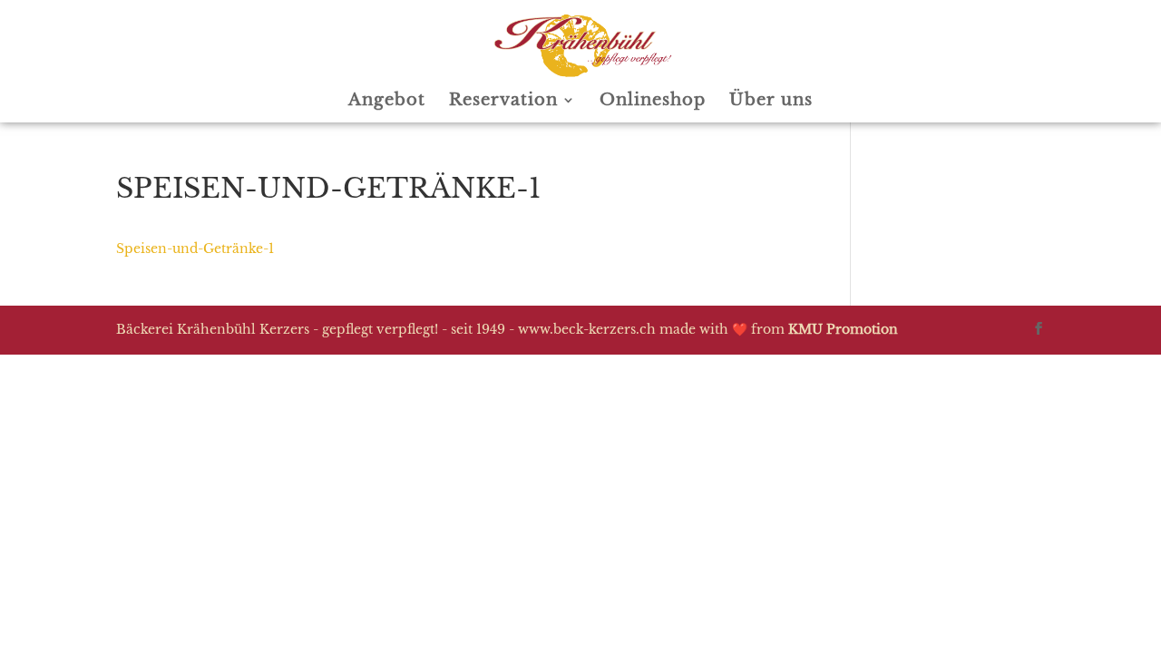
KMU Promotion (843, 329)
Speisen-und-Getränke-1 (195, 248)
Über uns (771, 101)
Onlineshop (653, 101)
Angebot (386, 101)
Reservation (503, 101)
